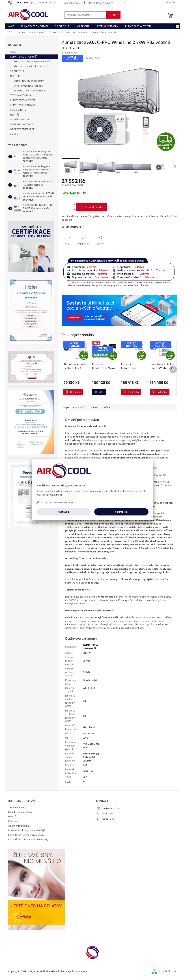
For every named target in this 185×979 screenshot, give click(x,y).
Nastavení (64, 512)
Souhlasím (121, 512)
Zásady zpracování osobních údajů (57, 502)
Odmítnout (56, 495)
